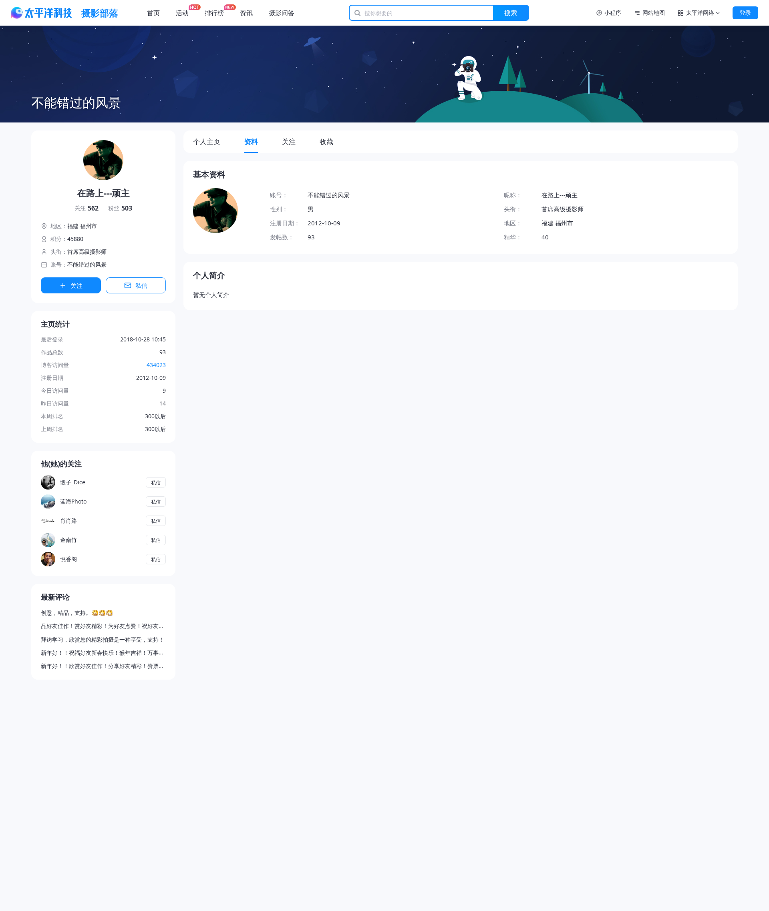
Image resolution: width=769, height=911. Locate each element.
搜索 (510, 12)
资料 (251, 141)
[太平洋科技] (41, 13)
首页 (153, 12)
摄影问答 (281, 12)
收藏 (326, 141)
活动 (182, 12)
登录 (745, 12)
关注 (86, 208)
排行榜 (214, 12)
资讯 (246, 12)
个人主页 (206, 141)
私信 (141, 285)
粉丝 (120, 208)
